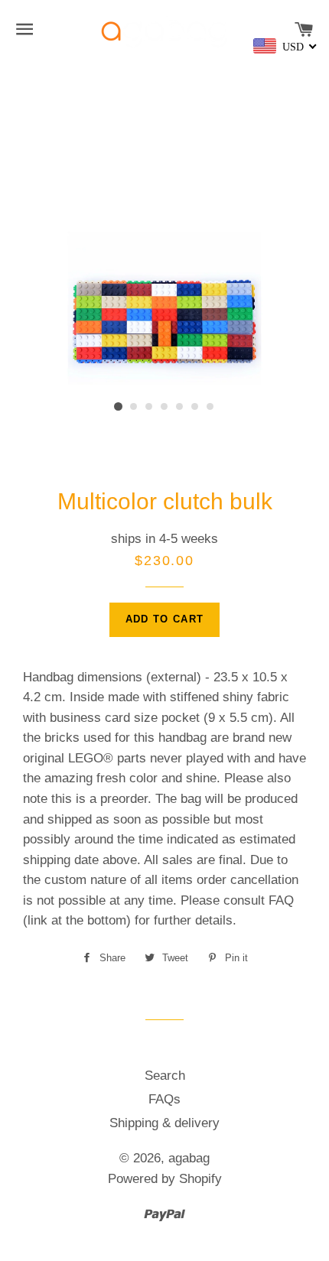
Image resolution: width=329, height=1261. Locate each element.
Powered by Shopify (165, 1179)
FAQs (164, 1099)
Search (165, 1075)
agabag (189, 1158)
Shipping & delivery (164, 1123)
